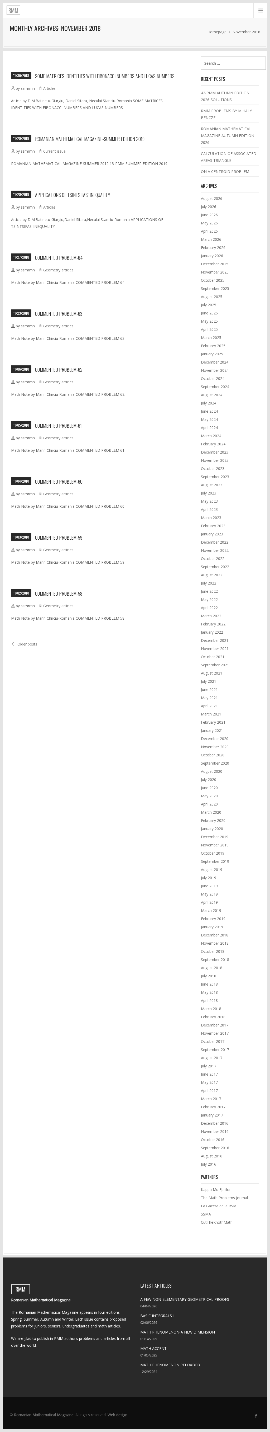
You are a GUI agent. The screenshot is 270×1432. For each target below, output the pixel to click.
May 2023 (209, 501)
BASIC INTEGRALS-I (157, 1315)
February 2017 (213, 1106)
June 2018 (209, 984)
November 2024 (215, 370)
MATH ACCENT (153, 1348)
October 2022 (212, 558)
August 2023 (211, 484)
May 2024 (209, 419)
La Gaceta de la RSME (220, 1205)
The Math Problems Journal (224, 1197)
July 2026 (208, 206)
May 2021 (209, 697)
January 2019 (212, 926)
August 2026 (211, 198)
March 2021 (211, 714)
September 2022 (215, 566)
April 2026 (209, 231)
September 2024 (215, 386)
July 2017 (208, 1065)
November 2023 (215, 460)
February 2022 (213, 623)
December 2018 (214, 935)
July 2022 (208, 583)
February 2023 (213, 525)
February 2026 (213, 247)
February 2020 (213, 820)
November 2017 (215, 1033)
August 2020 (211, 771)
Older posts (27, 644)
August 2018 (211, 967)
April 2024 (209, 427)
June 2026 (209, 214)
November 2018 (215, 943)
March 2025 (211, 337)
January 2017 (212, 1115)
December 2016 (214, 1123)
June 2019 (209, 885)
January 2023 (212, 533)
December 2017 (214, 1025)
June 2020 (209, 787)
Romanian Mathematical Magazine (44, 1414)
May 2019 (209, 894)
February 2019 (213, 918)
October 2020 (212, 754)
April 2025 (209, 329)
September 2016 (215, 1147)
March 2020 (211, 812)
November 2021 (215, 648)
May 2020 (209, 795)
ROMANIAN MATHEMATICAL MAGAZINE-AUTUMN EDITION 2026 (227, 135)
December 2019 (214, 836)
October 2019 (212, 853)
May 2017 (209, 1082)
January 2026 (212, 255)
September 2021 (215, 664)
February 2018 (213, 1016)
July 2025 (208, 304)
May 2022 (209, 599)
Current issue (54, 151)
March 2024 (211, 435)
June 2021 (209, 689)
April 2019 (209, 902)
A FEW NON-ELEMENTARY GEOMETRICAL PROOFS (184, 1299)
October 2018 (212, 951)
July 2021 (208, 681)
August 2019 (211, 869)
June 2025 (209, 312)
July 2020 (208, 779)
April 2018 (209, 1000)
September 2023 (215, 476)
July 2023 (208, 493)
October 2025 (212, 280)
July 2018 (208, 975)
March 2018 (211, 1008)
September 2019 (215, 861)
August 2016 (211, 1155)
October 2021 (212, 656)
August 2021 (211, 673)
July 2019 (208, 877)
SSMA (206, 1214)
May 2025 (209, 321)
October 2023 (212, 468)
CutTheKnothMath (217, 1222)
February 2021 (213, 722)
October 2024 (212, 378)
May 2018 (209, 992)
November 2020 (215, 746)
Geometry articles (58, 269)
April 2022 (209, 607)
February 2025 (213, 345)
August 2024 (211, 394)
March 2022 (211, 615)
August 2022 (211, 574)
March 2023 (211, 517)
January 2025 (212, 353)
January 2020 (212, 828)
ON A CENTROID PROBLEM (225, 171)
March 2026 (211, 239)
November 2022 (215, 550)
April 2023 (209, 509)
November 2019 (215, 844)
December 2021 (214, 640)
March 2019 (211, 910)
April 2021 (209, 705)
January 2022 (212, 632)
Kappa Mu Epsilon (216, 1189)
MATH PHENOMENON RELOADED (170, 1364)
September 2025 (215, 288)
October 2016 (212, 1139)
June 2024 (209, 411)
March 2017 (211, 1098)
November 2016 (215, 1131)
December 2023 (214, 452)
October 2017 (212, 1041)
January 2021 (212, 730)
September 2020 (215, 763)
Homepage (217, 31)
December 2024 (214, 362)
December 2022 (214, 542)
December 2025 (214, 263)
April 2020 (209, 804)
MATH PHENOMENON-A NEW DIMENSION (177, 1332)
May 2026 (209, 222)
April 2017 (209, 1090)
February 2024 (213, 443)
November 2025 (215, 272)
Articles (49, 88)
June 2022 (209, 591)
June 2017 (209, 1074)
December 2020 (214, 738)
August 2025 (211, 296)
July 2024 (208, 403)
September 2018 (215, 959)
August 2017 (211, 1057)
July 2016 (208, 1164)
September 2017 (215, 1049)
